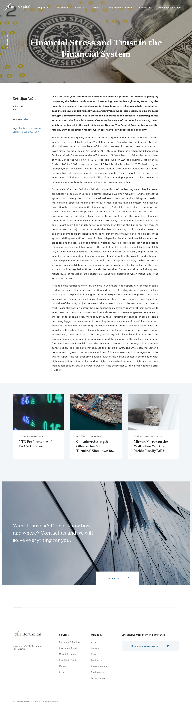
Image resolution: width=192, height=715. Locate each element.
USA (37, 131)
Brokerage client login (170, 7)
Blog (26, 118)
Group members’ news (118, 7)
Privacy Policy (98, 677)
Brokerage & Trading (69, 642)
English (41, 7)
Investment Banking (69, 648)
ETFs (61, 671)
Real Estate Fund (67, 659)
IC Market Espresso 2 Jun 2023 (27, 129)
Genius (62, 665)
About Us (79, 7)
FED (28, 128)
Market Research (67, 653)
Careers (96, 7)
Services (61, 7)
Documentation (99, 665)
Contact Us (144, 7)
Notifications (97, 671)
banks (22, 128)
